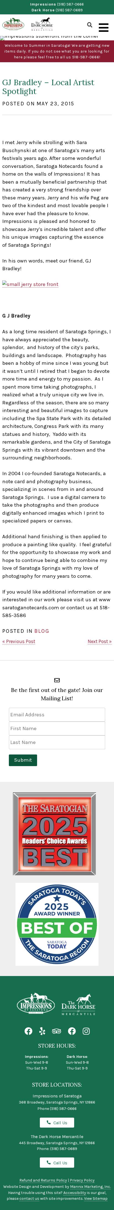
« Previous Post (18, 641)
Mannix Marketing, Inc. (90, 1186)
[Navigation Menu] (103, 28)
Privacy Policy (82, 1180)
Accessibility (74, 1192)
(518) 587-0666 (70, 4)
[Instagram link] (86, 1031)
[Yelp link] (42, 1031)
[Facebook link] (28, 1031)
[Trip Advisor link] (56, 1031)
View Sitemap (96, 1198)
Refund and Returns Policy (43, 1180)
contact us (29, 1198)
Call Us (60, 1122)
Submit (23, 760)
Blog (42, 631)
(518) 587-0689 (69, 10)
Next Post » (100, 641)
